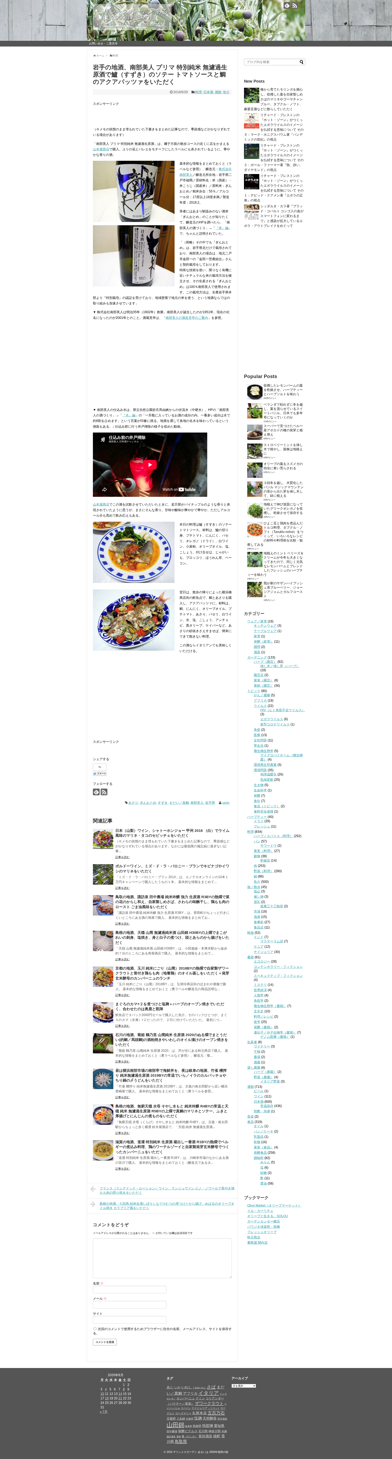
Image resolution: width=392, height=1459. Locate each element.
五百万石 (216, 1412)
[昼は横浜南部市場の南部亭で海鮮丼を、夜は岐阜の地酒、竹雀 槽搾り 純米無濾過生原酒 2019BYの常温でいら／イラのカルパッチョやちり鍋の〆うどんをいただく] (103, 1079)
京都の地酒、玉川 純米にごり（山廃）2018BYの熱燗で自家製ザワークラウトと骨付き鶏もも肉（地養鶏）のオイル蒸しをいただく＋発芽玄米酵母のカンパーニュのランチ (172, 973)
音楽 (250, 1116)
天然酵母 (210, 1418)
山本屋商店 (101, 149)
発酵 (257, 795)
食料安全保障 (263, 811)
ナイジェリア (263, 952)
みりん (265, 1162)
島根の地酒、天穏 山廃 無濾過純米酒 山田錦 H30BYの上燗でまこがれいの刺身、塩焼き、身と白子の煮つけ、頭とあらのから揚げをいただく (172, 938)
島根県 (197, 1426)
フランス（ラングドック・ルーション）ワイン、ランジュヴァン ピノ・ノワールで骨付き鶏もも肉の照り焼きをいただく (167, 1190)
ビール (259, 1091)
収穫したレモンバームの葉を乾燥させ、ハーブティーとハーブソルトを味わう (283, 390)
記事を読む (122, 857)
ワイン (259, 1096)
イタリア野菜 (270, 1081)
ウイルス (260, 706)
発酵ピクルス (188, 1431)
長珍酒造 (205, 1436)
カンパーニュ (185, 1398)
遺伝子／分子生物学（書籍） (275, 1032)
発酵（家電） (263, 641)
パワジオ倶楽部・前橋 (263, 1226)
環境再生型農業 (265, 765)
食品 (250, 1122)
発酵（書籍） (263, 1027)
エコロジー (262, 961)
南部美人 (197, 802)
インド (259, 937)
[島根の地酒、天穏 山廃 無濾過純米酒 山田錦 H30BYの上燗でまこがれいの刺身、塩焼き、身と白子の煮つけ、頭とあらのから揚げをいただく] (103, 941)
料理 (198, 92)
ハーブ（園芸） (265, 661)
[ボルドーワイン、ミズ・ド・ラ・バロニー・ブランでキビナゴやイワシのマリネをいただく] (103, 874)
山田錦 (175, 1424)
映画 (250, 932)
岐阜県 (188, 1426)
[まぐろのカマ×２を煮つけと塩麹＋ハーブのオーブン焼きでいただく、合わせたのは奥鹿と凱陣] (103, 1012)
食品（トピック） (267, 806)
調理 (257, 647)
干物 (257, 1051)
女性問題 (260, 740)
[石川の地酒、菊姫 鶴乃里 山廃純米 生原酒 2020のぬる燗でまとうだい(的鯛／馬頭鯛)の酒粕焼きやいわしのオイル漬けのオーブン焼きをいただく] (103, 1043)
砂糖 (263, 1173)
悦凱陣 (207, 1425)
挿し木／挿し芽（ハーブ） (280, 666)
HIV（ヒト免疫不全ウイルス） (282, 710)
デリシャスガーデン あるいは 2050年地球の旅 (132, 14)
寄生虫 (259, 745)
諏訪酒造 (171, 1436)
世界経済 (260, 990)
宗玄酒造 (222, 1418)
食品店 (259, 927)
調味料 (259, 1158)
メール (100, 1298)
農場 (257, 1057)
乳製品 (259, 1136)
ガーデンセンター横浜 (263, 1221)
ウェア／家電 (257, 621)
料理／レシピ (263, 1016)
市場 (257, 911)
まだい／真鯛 (179, 802)
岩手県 (210, 802)
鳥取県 (181, 1441)
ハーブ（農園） (265, 1072)
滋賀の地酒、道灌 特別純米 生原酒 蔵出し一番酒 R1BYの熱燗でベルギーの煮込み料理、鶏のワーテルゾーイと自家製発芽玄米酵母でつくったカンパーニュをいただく (172, 1147)
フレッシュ (262, 826)
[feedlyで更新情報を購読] (287, 5)
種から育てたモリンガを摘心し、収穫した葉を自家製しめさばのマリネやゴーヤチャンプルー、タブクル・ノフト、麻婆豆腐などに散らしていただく (273, 99)
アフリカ (260, 700)
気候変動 (266, 779)
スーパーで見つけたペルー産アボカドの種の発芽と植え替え (283, 430)
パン (257, 841)
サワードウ (268, 845)
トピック (253, 691)
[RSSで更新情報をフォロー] (294, 5)
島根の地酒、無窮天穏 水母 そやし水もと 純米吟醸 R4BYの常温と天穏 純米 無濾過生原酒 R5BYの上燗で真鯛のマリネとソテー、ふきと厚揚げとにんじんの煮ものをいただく (171, 1111)
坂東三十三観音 (271, 906)
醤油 (263, 1183)
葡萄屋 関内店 (257, 1242)
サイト (98, 1313)
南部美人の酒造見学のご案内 (187, 318)
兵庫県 (189, 1418)
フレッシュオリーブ (262, 1232)
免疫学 (259, 1000)
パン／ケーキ (263, 1131)
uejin (225, 802)
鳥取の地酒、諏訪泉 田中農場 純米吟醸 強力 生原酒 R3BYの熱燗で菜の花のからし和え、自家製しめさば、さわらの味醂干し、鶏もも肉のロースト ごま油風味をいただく (172, 902)
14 (120, 1394)
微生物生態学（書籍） (270, 1006)
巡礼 (257, 902)
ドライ (259, 821)
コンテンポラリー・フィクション (278, 967)
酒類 (218, 92)
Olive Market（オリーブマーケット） (274, 1205)
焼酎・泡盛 (262, 1111)
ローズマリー (183, 1413)
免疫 (257, 729)
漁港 (257, 917)
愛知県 (219, 1426)
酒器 (257, 652)
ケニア (259, 946)
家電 (257, 636)
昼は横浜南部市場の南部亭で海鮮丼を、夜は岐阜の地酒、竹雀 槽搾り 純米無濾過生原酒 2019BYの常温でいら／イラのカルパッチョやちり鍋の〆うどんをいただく (171, 1075)
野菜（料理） (263, 871)
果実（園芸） (263, 680)
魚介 (226, 92)
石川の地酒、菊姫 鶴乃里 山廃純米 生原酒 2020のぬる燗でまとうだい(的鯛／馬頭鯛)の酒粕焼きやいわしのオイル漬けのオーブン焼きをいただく (171, 1040)
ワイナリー (262, 1046)
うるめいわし (199, 1387)
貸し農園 (253, 1067)
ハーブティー (257, 817)
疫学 (257, 1022)
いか (177, 1387)
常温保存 (266, 1106)
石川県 (203, 1431)
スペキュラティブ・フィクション (278, 975)
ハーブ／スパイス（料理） (273, 836)
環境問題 (260, 770)
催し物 (259, 896)
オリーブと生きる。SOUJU (267, 1216)
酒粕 (178, 1436)
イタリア (208, 1393)
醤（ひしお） (190, 1436)
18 (107, 1398)
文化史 (259, 1011)
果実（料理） (263, 851)
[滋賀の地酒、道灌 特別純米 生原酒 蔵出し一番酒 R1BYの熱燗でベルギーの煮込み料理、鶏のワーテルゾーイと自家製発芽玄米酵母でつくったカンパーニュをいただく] (103, 1150)
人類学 (259, 995)
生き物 (259, 785)
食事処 (259, 922)
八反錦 (181, 1418)
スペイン (186, 1408)
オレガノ (171, 1398)
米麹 (224, 1431)
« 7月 (104, 1412)
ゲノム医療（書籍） (275, 1036)
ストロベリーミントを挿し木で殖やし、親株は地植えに (283, 449)
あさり (133, 802)
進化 (257, 801)
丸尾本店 (199, 1413)
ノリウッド (213, 1408)
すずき (163, 802)
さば (211, 1387)
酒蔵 (257, 1062)
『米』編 (221, 228)
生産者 (252, 1042)
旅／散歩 (253, 887)
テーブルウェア (265, 631)
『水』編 (128, 415)
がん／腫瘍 (262, 695)
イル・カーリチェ (260, 1211)
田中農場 (172, 1431)
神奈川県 (214, 1431)
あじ (170, 1387)
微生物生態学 (263, 751)
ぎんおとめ (148, 802)
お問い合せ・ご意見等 (103, 43)
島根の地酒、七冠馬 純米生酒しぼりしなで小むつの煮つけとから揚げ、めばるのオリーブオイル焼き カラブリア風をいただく (167, 1206)
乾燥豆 (265, 860)
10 (102, 1394)
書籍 (250, 957)
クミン (200, 1398)
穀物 (257, 856)
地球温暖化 (268, 774)
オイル (259, 1126)
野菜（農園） (263, 1077)
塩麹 (198, 1418)
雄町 (216, 1436)
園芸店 (259, 675)
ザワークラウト (209, 1403)
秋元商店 (253, 1237)
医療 (257, 735)
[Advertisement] (140, 113)
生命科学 (260, 790)
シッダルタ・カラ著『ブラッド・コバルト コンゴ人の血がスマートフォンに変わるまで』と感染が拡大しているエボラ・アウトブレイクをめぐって (274, 215)
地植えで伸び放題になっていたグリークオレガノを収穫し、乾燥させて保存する (283, 509)
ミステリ (260, 984)
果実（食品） (263, 1147)
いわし (186, 1387)
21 (120, 1398)
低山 (257, 891)
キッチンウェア (265, 625)
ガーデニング (257, 657)
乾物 (257, 1142)
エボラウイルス (271, 719)
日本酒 (208, 92)
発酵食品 (260, 1152)
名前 (98, 1283)
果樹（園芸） (263, 685)
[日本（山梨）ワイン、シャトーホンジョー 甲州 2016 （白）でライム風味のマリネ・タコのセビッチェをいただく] (103, 839)
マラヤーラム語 (271, 941)
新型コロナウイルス (275, 724)
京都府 (171, 1418)
